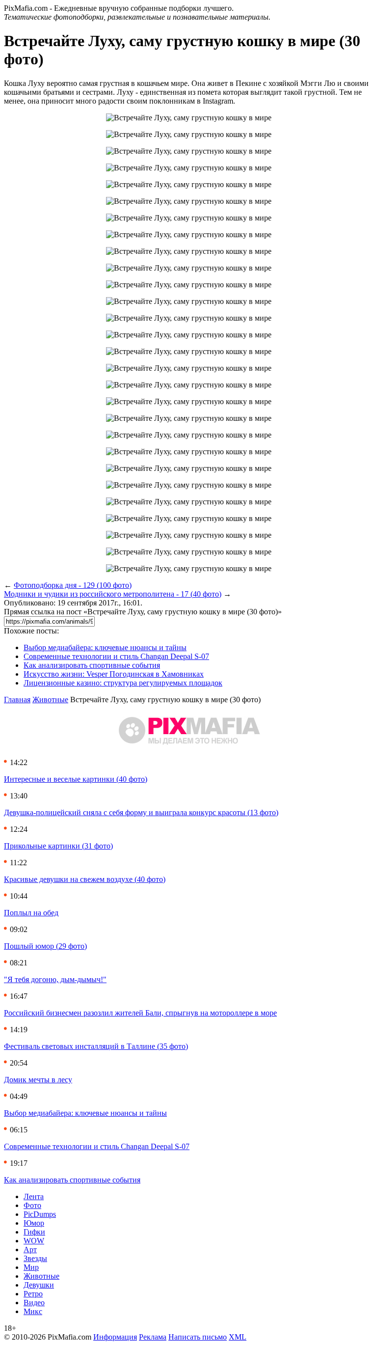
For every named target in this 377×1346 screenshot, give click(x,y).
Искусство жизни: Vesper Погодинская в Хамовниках (114, 674)
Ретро (33, 1294)
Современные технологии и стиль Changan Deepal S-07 (116, 656)
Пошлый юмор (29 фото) (45, 946)
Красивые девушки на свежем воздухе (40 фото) (84, 879)
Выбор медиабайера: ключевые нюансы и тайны (105, 647)
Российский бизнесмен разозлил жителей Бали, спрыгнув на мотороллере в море (140, 1013)
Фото (32, 1205)
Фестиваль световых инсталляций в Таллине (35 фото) (96, 1046)
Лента (34, 1196)
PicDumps (40, 1214)
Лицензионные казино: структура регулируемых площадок (123, 683)
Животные (50, 699)
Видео (34, 1302)
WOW (34, 1240)
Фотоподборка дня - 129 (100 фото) (73, 585)
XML (237, 1337)
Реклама (152, 1337)
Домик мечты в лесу (38, 1079)
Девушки (39, 1285)
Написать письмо (197, 1337)
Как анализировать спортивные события (92, 665)
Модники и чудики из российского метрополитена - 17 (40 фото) (112, 594)
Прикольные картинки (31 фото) (58, 846)
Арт (30, 1249)
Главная (17, 699)
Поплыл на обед (31, 912)
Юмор (34, 1223)
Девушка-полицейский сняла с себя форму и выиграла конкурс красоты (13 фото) (141, 812)
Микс (33, 1311)
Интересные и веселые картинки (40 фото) (75, 779)
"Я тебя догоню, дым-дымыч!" (55, 979)
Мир (31, 1267)
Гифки (34, 1232)
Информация (115, 1337)
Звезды (35, 1258)
